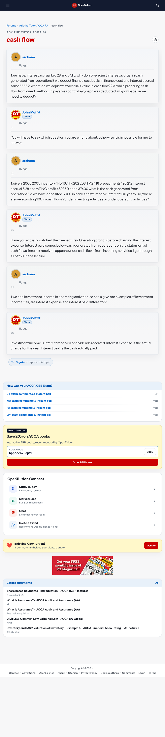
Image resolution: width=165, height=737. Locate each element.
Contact (14, 672)
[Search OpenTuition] (157, 5)
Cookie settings (110, 672)
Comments (128, 672)
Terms (152, 672)
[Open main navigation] (7, 5)
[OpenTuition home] (82, 5)
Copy (150, 451)
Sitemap (73, 672)
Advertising (28, 672)
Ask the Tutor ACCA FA (33, 25)
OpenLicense (46, 672)
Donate (151, 545)
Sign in (20, 362)
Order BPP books (82, 462)
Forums (11, 25)
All (156, 582)
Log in (141, 672)
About (61, 672)
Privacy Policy (89, 672)
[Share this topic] (155, 39)
